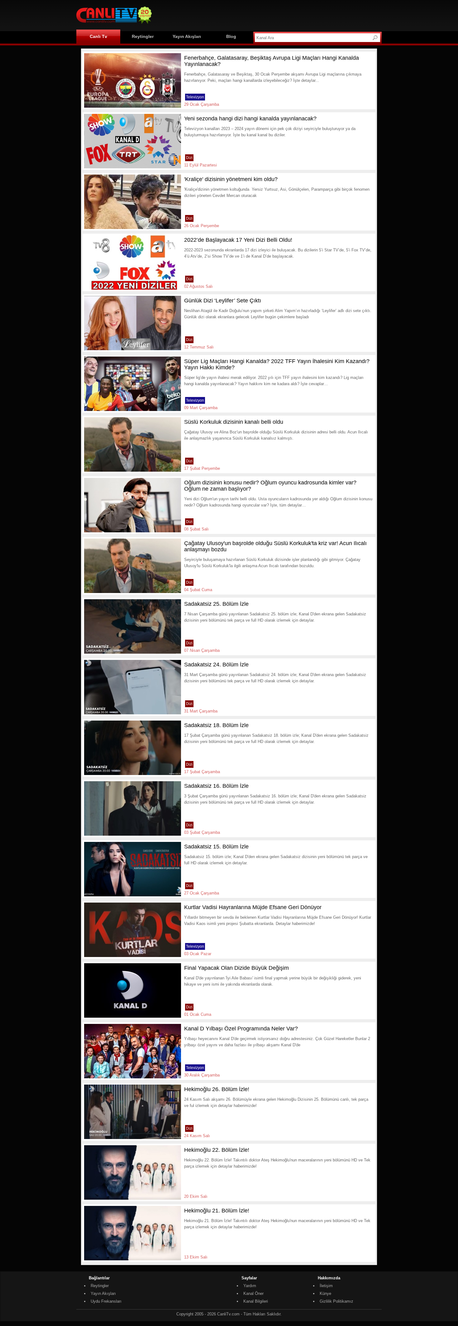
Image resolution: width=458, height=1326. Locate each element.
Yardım (249, 1285)
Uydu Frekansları (106, 1301)
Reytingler (143, 36)
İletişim (326, 1285)
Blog (231, 36)
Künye (325, 1293)
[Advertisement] (268, 15)
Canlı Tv (98, 36)
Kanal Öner (253, 1293)
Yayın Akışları (187, 36)
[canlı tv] (114, 24)
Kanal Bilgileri (255, 1301)
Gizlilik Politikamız (336, 1301)
